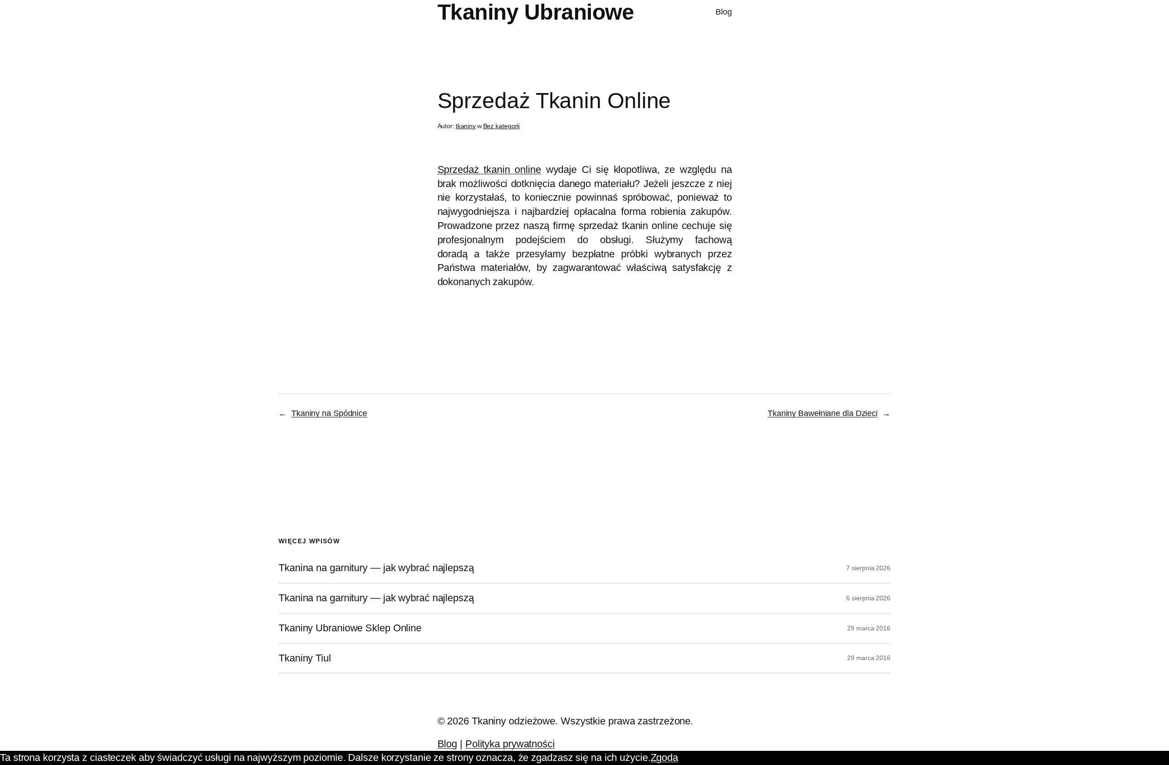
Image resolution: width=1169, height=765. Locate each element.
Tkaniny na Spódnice (329, 413)
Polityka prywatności (510, 743)
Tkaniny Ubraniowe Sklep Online (350, 628)
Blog (724, 11)
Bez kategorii (501, 126)
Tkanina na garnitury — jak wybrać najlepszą (376, 567)
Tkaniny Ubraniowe (535, 12)
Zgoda (665, 757)
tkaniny (466, 126)
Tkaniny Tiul (305, 658)
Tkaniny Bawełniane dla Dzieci (823, 413)
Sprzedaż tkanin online (489, 169)
